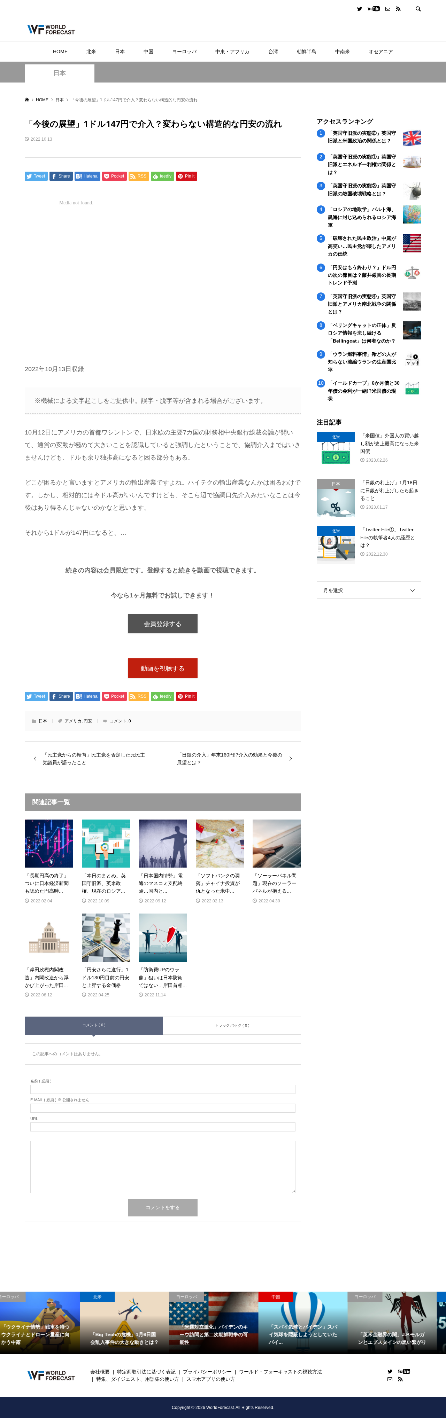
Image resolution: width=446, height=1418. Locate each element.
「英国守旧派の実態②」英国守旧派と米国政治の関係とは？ (362, 136)
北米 (91, 51)
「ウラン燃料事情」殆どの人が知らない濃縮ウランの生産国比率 (362, 362)
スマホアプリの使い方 (210, 1379)
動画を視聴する (163, 668)
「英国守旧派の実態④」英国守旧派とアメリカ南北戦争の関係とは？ (362, 304)
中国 (148, 51)
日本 (120, 51)
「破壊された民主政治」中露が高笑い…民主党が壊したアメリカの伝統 (362, 246)
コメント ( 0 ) (94, 1025)
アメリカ (73, 721)
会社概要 (100, 1371)
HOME (60, 51)
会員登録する (163, 623)
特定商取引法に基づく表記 (146, 1371)
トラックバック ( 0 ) (232, 1025)
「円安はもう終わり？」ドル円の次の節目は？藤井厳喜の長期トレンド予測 (362, 275)
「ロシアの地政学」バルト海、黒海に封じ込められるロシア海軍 (362, 217)
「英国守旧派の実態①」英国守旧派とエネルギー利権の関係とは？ (362, 164)
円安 (88, 721)
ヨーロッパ (184, 51)
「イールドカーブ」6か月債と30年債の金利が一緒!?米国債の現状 (364, 390)
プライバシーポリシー (207, 1371)
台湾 (273, 51)
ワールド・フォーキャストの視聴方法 (280, 1371)
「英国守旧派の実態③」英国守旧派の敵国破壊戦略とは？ (362, 189)
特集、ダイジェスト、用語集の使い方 (137, 1379)
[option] (44, 1323)
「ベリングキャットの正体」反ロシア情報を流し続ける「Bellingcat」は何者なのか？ (362, 333)
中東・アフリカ (232, 51)
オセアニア (381, 51)
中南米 (342, 51)
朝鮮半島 (306, 51)
